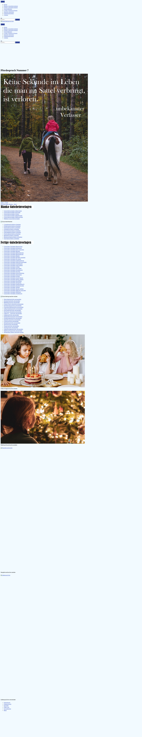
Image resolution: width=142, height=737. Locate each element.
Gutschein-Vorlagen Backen (12, 251)
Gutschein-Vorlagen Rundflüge (13, 281)
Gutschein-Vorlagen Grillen (12, 267)
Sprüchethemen (8, 9)
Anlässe (6, 15)
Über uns (6, 707)
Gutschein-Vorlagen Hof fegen (13, 268)
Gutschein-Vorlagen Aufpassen (13, 248)
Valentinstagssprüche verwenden (13, 329)
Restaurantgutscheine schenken (13, 237)
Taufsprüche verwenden (11, 324)
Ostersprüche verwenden (11, 321)
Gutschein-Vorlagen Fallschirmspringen (15, 262)
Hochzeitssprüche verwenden (12, 310)
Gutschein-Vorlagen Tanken (12, 287)
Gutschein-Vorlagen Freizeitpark (13, 263)
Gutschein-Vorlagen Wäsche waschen (15, 290)
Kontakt (6, 705)
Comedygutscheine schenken (12, 224)
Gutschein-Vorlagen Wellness (12, 292)
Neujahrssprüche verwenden (12, 319)
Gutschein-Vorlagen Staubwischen (14, 285)
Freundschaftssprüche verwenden (13, 307)
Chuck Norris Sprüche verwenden (13, 304)
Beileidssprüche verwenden (12, 302)
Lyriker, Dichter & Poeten (10, 10)
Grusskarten (7, 709)
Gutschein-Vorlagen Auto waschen (14, 249)
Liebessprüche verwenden (11, 315)
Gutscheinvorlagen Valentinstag (13, 215)
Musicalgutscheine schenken (12, 234)
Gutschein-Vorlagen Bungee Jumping (14, 257)
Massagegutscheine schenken (12, 232)
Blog (5, 710)
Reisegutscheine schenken (11, 235)
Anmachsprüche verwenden (12, 301)
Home (5, 4)
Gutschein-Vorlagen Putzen (12, 276)
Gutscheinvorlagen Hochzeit (12, 212)
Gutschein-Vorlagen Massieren (13, 274)
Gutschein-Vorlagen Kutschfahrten (14, 273)
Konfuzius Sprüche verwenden (13, 312)
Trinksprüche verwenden (11, 327)
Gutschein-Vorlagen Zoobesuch (13, 293)
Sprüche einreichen (9, 12)
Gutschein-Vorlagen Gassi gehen (13, 265)
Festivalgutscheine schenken (12, 227)
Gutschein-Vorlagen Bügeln (12, 256)
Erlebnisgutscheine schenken (12, 226)
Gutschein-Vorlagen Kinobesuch (13, 270)
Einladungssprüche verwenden (13, 305)
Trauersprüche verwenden (11, 326)
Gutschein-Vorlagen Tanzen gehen (14, 289)
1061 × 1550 (4, 202)
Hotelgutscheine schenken (11, 229)
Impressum (7, 702)
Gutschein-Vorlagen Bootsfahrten (13, 254)
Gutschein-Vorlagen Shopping (12, 282)
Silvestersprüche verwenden (12, 323)
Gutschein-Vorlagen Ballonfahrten (14, 253)
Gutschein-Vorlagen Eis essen (12, 259)
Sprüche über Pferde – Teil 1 (9, 204)
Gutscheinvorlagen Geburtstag (13, 211)
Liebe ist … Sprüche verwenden (13, 313)
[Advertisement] (71, 55)
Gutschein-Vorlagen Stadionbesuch (14, 284)
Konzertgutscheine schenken (12, 230)
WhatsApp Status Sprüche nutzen (14, 332)
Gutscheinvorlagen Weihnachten (13, 217)
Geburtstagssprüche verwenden (13, 308)
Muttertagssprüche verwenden (13, 318)
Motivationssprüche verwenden (13, 316)
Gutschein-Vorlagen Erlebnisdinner (14, 260)
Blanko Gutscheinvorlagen (11, 6)
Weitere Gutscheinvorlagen (12, 218)
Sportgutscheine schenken (11, 238)
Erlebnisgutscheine (9, 13)
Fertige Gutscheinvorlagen (11, 7)
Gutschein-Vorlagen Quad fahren (13, 278)
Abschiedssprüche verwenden (12, 299)
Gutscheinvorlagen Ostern (11, 214)
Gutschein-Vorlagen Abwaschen (13, 246)
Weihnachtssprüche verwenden (13, 330)
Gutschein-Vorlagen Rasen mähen (13, 279)
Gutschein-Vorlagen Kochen (12, 271)
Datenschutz (7, 704)
